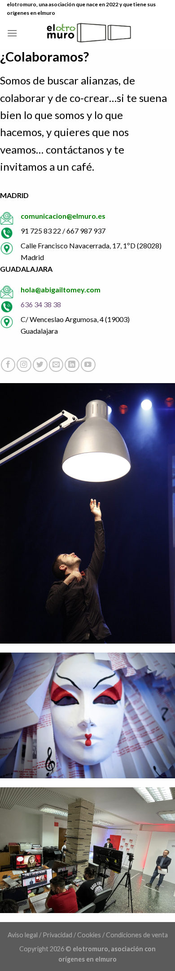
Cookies (89, 935)
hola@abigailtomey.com (61, 289)
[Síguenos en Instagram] (24, 365)
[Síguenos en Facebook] (8, 365)
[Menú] (12, 33)
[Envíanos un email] (56, 365)
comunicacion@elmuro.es (63, 216)
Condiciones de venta (137, 935)
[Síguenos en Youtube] (88, 365)
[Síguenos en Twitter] (40, 365)
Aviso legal (23, 935)
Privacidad (57, 935)
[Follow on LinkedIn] (72, 365)
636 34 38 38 (41, 304)
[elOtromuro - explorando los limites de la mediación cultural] (87, 32)
